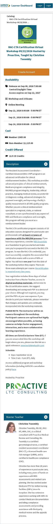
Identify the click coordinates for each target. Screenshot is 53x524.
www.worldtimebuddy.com (32, 345)
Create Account (26, 72)
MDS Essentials (40, 241)
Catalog (11, 16)
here (14, 369)
